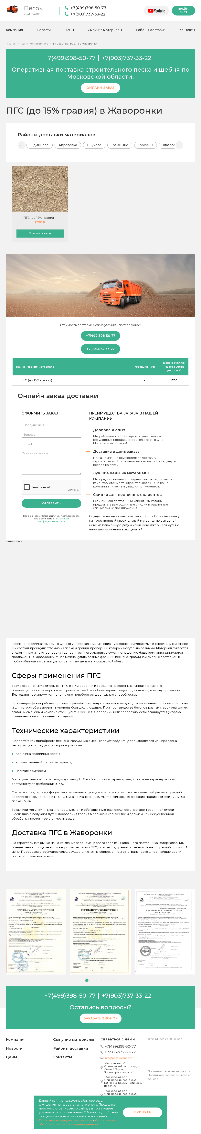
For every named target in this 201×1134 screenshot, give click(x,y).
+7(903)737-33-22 (87, 14)
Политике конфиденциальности (65, 1120)
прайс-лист (183, 10)
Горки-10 (145, 145)
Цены (69, 30)
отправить (51, 503)
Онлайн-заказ (100, 88)
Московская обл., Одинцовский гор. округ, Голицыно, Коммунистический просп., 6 (124, 1081)
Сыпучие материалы (105, 30)
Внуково (94, 145)
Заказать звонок (101, 1018)
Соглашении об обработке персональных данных (77, 1122)
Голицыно (119, 145)
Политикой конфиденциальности (53, 520)
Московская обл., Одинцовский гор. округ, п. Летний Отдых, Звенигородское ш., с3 (122, 1068)
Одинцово (39, 145)
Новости (44, 30)
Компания (14, 30)
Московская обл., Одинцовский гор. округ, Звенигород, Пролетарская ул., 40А (122, 1095)
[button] (22, 145)
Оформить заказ (40, 233)
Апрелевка (68, 145)
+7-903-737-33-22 (120, 1052)
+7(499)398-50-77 (88, 7)
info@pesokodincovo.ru (120, 1057)
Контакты (187, 30)
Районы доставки (150, 30)
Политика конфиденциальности (169, 1071)
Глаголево (171, 145)
